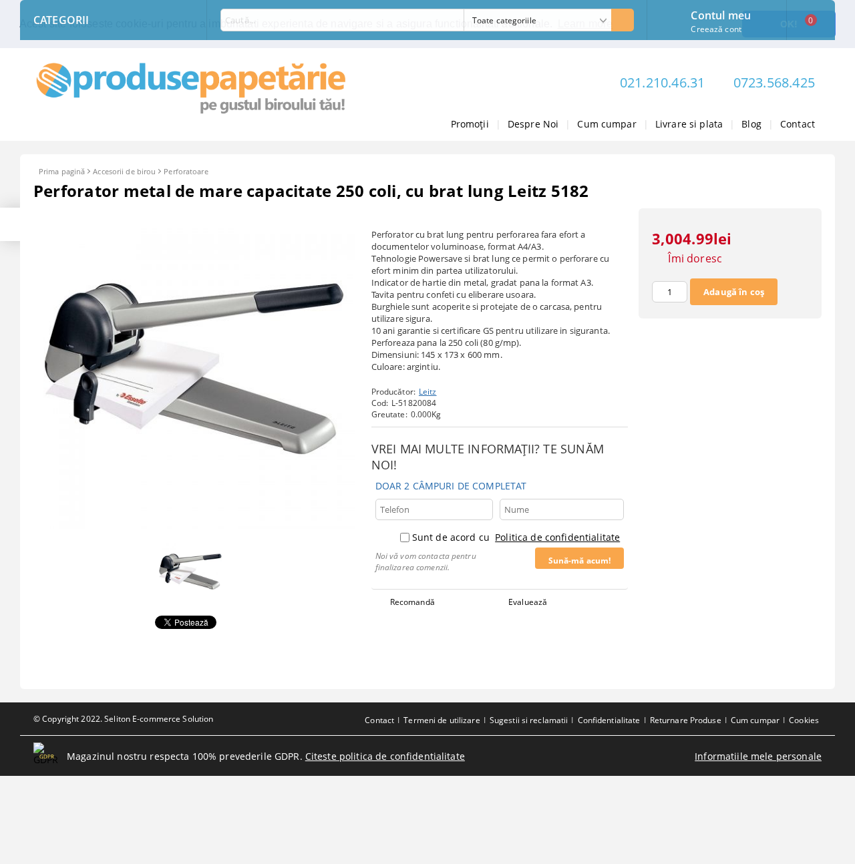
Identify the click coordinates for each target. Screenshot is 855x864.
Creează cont (716, 29)
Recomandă (412, 602)
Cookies (804, 720)
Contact (797, 124)
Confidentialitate (609, 720)
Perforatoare (186, 171)
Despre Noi (533, 124)
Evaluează (527, 602)
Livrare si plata (689, 124)
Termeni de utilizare (441, 720)
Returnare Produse (685, 720)
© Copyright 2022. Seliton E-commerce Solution (123, 718)
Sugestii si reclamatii (529, 720)
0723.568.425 (774, 82)
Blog (751, 124)
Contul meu (721, 14)
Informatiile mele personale (758, 756)
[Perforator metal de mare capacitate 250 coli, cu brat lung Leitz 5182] (194, 525)
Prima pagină (62, 171)
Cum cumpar (606, 124)
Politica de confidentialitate (557, 537)
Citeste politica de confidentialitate (385, 756)
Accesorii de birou (124, 171)
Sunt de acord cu (516, 537)
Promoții (470, 124)
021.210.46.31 (662, 82)
